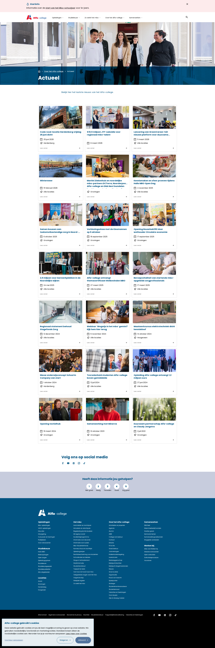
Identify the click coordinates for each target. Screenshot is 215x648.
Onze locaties (113, 572)
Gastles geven (149, 531)
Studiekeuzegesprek (45, 566)
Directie (111, 543)
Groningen (41, 584)
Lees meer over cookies (76, 633)
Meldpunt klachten (115, 563)
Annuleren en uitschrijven (81, 528)
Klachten (86, 615)
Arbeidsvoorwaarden (151, 552)
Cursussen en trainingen (46, 537)
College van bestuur (116, 537)
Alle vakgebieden (44, 572)
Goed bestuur (113, 549)
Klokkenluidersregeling (116, 554)
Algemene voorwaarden (56, 615)
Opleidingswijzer (79, 551)
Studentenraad (114, 589)
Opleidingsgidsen (44, 560)
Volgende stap (78, 578)
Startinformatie (78, 563)
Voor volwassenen (44, 543)
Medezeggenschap (115, 560)
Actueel (70, 71)
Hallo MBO (41, 552)
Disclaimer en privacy (74, 615)
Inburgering (42, 534)
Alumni (111, 531)
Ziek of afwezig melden (116, 598)
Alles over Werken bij (151, 549)
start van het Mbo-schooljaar (60, 7)
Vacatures (147, 560)
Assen (40, 581)
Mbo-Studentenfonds (80, 546)
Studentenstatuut (79, 566)
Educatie (41, 531)
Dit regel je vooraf (79, 534)
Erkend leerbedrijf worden (152, 528)
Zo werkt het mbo (79, 583)
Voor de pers (113, 595)
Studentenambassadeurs (118, 586)
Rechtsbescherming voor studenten (85, 554)
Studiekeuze (42, 563)
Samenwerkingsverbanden (153, 537)
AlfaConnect (42, 615)
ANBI (110, 534)
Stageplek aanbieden (151, 540)
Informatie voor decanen (81, 540)
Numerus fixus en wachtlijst (82, 549)
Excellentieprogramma (81, 537)
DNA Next (147, 525)
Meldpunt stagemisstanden (118, 566)
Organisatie (113, 575)
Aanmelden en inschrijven (82, 525)
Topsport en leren (79, 569)
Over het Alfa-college (53, 71)
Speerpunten (113, 581)
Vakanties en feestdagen (117, 592)
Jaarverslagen (114, 551)
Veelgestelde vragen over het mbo (85, 575)
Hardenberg (42, 587)
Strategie (112, 583)
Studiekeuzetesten (44, 569)
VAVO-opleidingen (44, 528)
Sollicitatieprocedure (151, 557)
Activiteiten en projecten (117, 525)
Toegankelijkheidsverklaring (114, 615)
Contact (112, 540)
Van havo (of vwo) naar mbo (83, 572)
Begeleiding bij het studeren (82, 531)
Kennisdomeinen (150, 534)
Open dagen (42, 557)
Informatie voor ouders (81, 543)
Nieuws (111, 569)
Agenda (111, 528)
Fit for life (112, 546)
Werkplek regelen (79, 581)
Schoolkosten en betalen (81, 557)
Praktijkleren (42, 540)
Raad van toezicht (115, 578)
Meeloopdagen (43, 555)
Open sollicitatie (149, 555)
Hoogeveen (42, 590)
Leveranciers (113, 557)
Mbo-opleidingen (44, 525)
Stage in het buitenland (81, 560)
